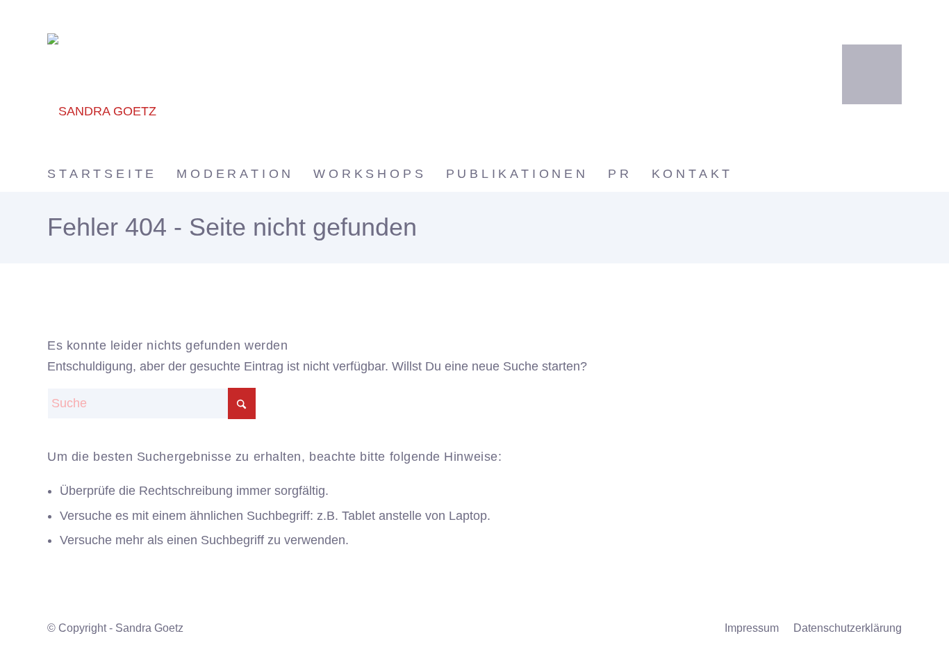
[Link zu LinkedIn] (872, 73)
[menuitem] (111, 174)
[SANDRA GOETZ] (176, 78)
